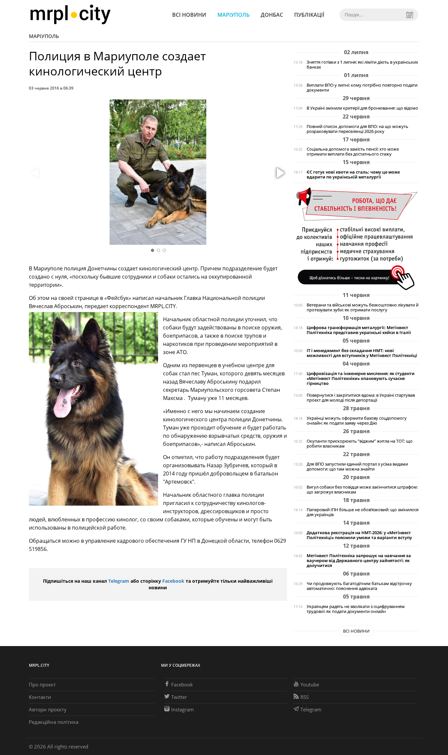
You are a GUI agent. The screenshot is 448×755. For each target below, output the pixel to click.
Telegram (118, 581)
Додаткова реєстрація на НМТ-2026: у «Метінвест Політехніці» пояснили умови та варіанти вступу (359, 535)
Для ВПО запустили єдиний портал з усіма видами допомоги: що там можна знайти (357, 467)
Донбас (272, 14)
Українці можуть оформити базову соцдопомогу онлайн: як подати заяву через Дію (357, 421)
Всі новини (189, 14)
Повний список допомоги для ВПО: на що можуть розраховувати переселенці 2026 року (357, 129)
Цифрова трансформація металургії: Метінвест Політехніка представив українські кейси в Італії (359, 330)
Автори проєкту (48, 709)
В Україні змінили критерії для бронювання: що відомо (362, 108)
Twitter (179, 697)
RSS (304, 697)
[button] (279, 173)
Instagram (182, 709)
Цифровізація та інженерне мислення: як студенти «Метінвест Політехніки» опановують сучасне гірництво (361, 378)
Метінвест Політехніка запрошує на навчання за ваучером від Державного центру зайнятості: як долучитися (359, 560)
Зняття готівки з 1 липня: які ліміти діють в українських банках (362, 65)
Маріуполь (233, 14)
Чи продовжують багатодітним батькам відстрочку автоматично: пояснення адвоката (359, 586)
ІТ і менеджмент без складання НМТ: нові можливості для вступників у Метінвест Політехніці (362, 353)
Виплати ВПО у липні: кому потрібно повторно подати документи (362, 88)
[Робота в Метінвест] (356, 238)
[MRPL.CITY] (70, 14)
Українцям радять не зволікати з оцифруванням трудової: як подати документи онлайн (356, 609)
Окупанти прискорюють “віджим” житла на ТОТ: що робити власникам (360, 444)
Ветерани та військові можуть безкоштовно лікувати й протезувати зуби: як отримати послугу (362, 307)
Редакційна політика (53, 722)
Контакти (40, 697)
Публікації (309, 14)
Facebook (173, 581)
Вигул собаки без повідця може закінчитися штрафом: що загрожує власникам (362, 489)
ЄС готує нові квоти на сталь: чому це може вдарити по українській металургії (353, 174)
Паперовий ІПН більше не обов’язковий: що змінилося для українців (362, 512)
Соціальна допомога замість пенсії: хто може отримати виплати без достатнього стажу (353, 152)
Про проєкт (42, 684)
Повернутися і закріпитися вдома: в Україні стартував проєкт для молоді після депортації (361, 398)
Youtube (309, 684)
